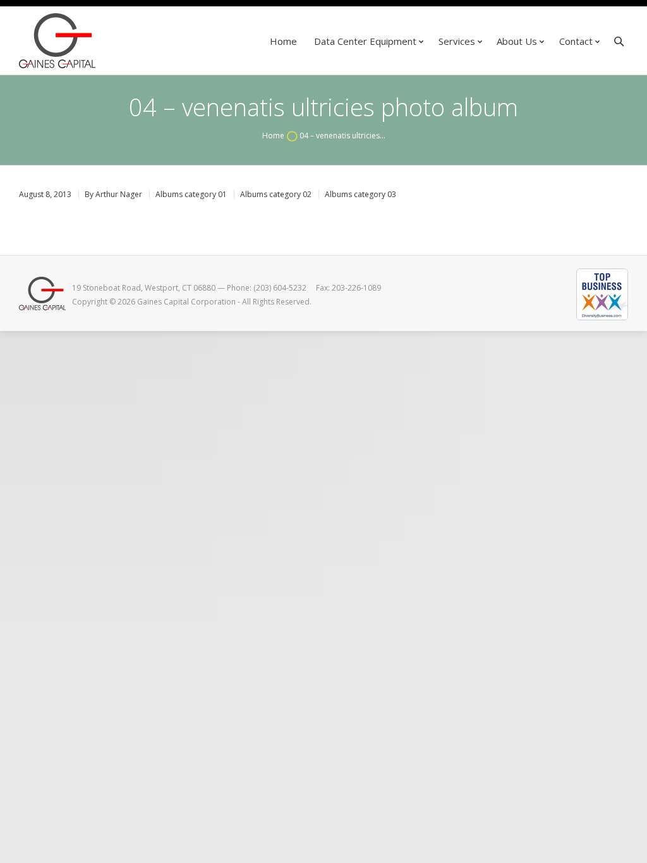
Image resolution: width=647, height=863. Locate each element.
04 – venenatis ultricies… (342, 135)
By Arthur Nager (113, 194)
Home (283, 41)
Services (456, 41)
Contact (576, 41)
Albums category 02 (275, 194)
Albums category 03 (360, 194)
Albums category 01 (191, 194)
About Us (517, 41)
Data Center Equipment (365, 41)
